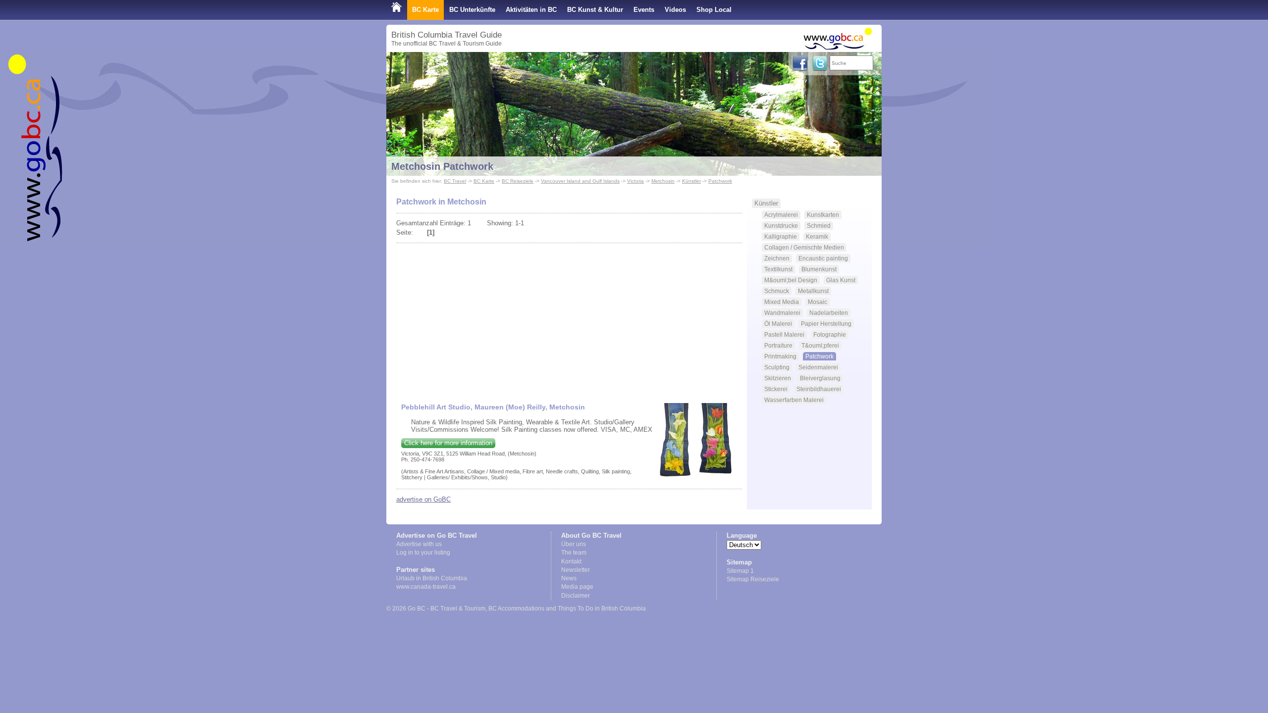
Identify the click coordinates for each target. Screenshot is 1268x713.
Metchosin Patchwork (442, 166)
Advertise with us (419, 544)
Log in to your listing (423, 553)
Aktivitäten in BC (531, 9)
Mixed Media (781, 302)
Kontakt (571, 561)
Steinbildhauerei (818, 389)
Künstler (691, 181)
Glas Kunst (840, 280)
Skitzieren (777, 378)
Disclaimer (575, 596)
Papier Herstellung (826, 323)
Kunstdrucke (781, 225)
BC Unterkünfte (472, 9)
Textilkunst (778, 269)
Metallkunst (813, 291)
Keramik (817, 236)
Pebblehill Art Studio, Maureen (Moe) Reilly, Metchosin (493, 407)
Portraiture (778, 345)
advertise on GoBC (423, 499)
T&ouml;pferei (820, 345)
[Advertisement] (569, 319)
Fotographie (829, 334)
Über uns (573, 544)
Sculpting (777, 367)
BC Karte (425, 9)
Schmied (819, 225)
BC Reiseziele (517, 181)
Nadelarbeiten (828, 312)
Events (644, 9)
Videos (675, 9)
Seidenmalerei (818, 367)
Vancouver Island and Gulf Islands (580, 181)
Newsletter (575, 570)
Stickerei (776, 389)
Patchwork (720, 181)
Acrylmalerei (781, 214)
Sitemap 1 (740, 571)
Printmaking (780, 356)
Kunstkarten (823, 214)
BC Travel (455, 181)
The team (573, 553)
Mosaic (817, 302)
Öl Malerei (778, 323)
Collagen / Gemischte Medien (804, 247)
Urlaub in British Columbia (431, 578)
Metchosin (663, 181)
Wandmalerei (782, 312)
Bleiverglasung (820, 378)
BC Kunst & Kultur (595, 9)
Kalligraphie (780, 236)
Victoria (635, 181)
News (569, 578)
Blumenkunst (819, 269)
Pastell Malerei (784, 334)
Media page (577, 587)
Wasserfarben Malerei (794, 400)
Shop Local (714, 9)
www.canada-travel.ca (426, 587)
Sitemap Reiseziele (753, 579)
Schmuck (776, 291)
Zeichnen (777, 258)
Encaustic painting (823, 258)
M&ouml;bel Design (790, 280)
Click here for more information (448, 443)
